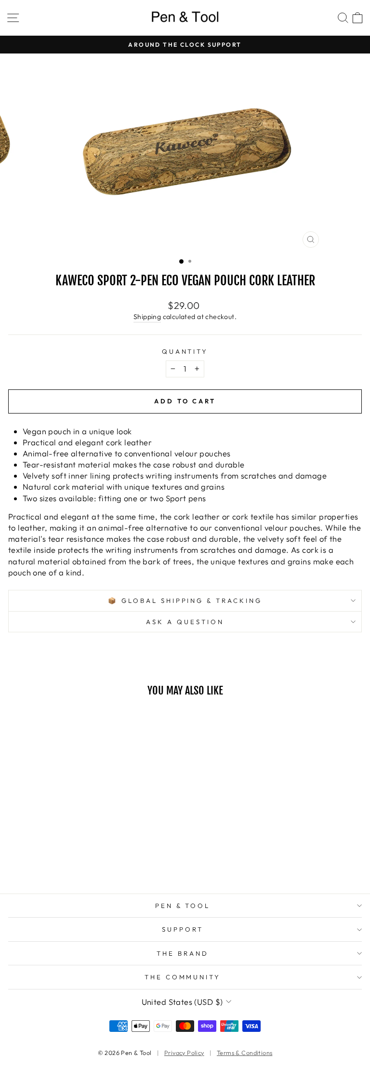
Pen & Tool (183, 905)
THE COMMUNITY (183, 977)
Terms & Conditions (244, 1052)
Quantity (185, 351)
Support (182, 929)
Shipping (147, 316)
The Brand (183, 953)
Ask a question (185, 622)
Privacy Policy (184, 1052)
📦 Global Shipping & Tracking (185, 600)
